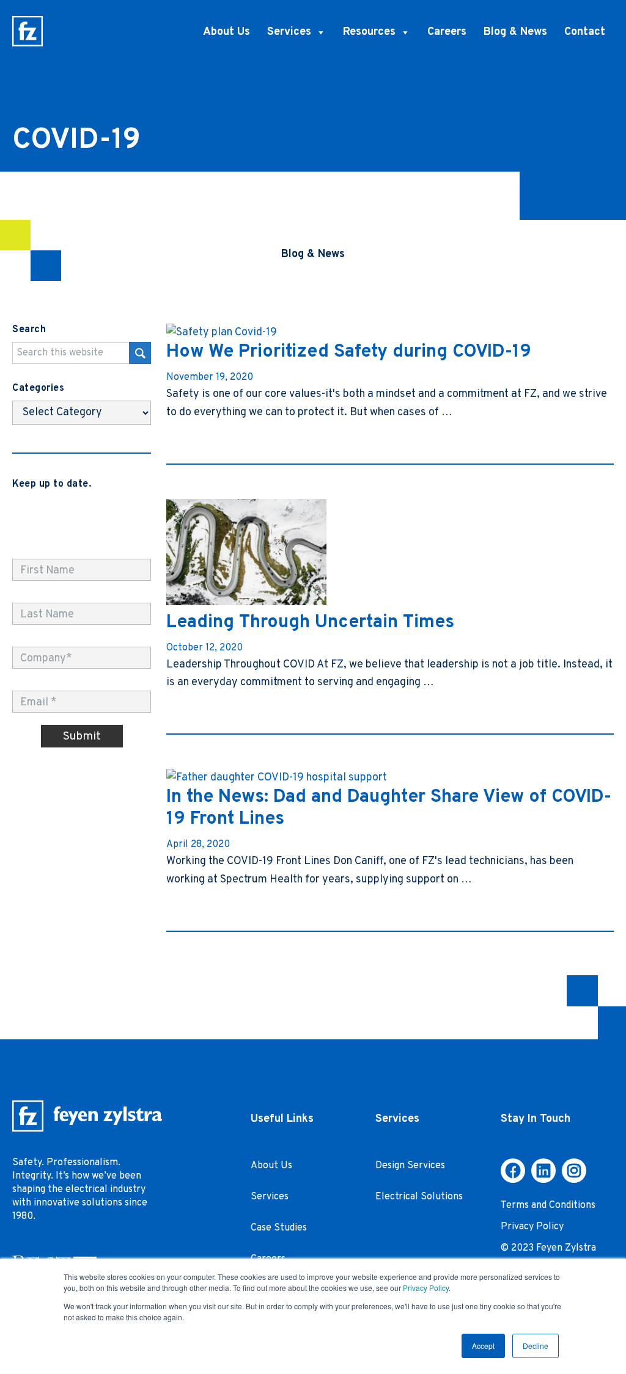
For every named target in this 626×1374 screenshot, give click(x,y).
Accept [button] (483, 1345)
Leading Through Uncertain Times (310, 622)
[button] (513, 1170)
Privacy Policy (426, 1287)
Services (289, 32)
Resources (369, 32)
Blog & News (515, 32)
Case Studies (279, 1228)
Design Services (410, 1166)
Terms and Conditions (548, 1205)
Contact (584, 32)
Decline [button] (535, 1345)
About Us (226, 32)
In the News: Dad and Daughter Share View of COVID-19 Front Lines (388, 808)
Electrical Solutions (419, 1197)
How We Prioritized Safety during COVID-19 (348, 352)
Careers (446, 32)
